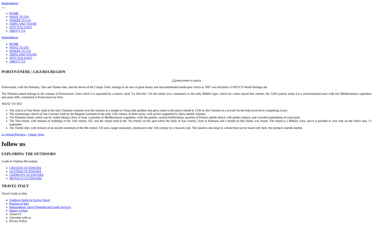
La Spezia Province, (14, 134)
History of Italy (18, 210)
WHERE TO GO (20, 20)
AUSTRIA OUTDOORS (25, 171)
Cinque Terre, (36, 134)
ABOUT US (17, 30)
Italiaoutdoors (10, 3)
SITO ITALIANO (20, 27)
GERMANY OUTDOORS (26, 174)
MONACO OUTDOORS (25, 178)
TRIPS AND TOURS (23, 23)
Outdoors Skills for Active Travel (29, 200)
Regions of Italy (19, 203)
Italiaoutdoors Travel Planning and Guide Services (40, 207)
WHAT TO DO (19, 16)
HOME (14, 13)
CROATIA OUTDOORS (25, 168)
